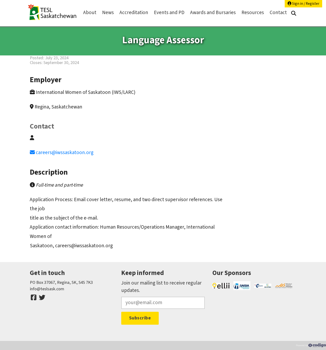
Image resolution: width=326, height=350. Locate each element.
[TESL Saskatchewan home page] (52, 12)
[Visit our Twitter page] (42, 297)
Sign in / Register (305, 3)
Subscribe (140, 318)
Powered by (302, 345)
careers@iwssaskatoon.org (65, 152)
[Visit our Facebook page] (33, 297)
